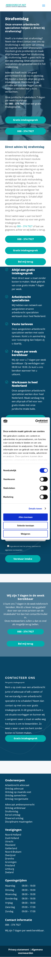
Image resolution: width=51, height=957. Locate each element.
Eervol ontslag (12, 814)
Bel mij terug (25, 261)
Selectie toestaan (25, 525)
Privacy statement (18, 949)
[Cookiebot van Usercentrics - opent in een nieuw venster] (36, 421)
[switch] (44, 479)
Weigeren (25, 534)
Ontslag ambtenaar (15, 808)
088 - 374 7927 (25, 131)
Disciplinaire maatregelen (18, 821)
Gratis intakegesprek (25, 119)
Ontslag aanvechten (15, 795)
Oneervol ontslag (14, 818)
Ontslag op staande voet (18, 792)
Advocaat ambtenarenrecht (20, 804)
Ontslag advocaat (14, 788)
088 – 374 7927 (17, 103)
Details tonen (35, 508)
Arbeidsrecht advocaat (17, 785)
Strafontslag (11, 811)
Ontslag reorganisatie (16, 798)
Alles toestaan (26, 517)
